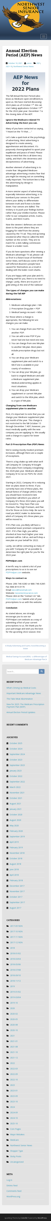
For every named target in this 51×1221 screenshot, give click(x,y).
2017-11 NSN (16, 937)
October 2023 (16, 759)
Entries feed (12, 1185)
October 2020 (16, 814)
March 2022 (15, 787)
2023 (12, 1085)
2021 (38, 63)
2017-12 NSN (16, 942)
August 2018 (15, 864)
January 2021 (16, 809)
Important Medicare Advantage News (24, 693)
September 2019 (17, 836)
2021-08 (14, 1046)
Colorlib (24, 1218)
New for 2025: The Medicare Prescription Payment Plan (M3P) (25, 705)
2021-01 (14, 1041)
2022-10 (14, 1079)
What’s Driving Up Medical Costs (21, 687)
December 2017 (17, 886)
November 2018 (17, 853)
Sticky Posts (15, 1156)
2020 (12, 1008)
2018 (12, 948)
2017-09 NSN (16, 926)
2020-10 (14, 1030)
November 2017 (17, 891)
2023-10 (14, 1101)
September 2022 (17, 781)
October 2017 (16, 896)
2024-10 (14, 1118)
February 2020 (16, 831)
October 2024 (16, 748)
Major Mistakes (17, 1134)
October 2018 (16, 858)
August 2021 (15, 803)
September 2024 (17, 754)
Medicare (14, 1140)
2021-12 (14, 1057)
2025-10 (14, 1123)
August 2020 (15, 820)
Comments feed (14, 1191)
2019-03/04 (15, 997)
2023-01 (14, 1090)
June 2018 (14, 869)
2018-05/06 (15, 964)
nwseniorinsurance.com (26, 593)
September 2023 (17, 765)
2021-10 (9, 66)
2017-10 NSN (16, 931)
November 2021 (17, 792)
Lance (29, 63)
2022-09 (14, 1074)
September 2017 (17, 902)
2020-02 (14, 1013)
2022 (12, 1063)
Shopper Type (16, 1151)
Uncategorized (17, 1162)
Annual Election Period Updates (21, 712)
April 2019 (14, 842)
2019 (12, 986)
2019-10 (14, 1002)
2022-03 (14, 1068)
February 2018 (16, 880)
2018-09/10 (15, 975)
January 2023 (16, 770)
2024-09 (14, 1112)
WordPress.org (13, 1196)
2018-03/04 (15, 959)
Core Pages (15, 1129)
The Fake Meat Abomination (20, 698)
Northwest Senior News (23, 66)
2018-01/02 (15, 953)
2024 (12, 1107)
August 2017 (15, 907)
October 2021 (16, 798)
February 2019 (16, 847)
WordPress (42, 1218)
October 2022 (16, 776)
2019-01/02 (15, 991)
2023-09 (14, 1096)
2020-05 (14, 1019)
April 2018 (14, 875)
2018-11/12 (15, 980)
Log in (9, 1180)
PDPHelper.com (14, 572)
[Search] (41, 671)
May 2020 (14, 825)
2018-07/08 (15, 970)
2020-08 (14, 1024)
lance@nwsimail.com (22, 589)
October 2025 (16, 743)
